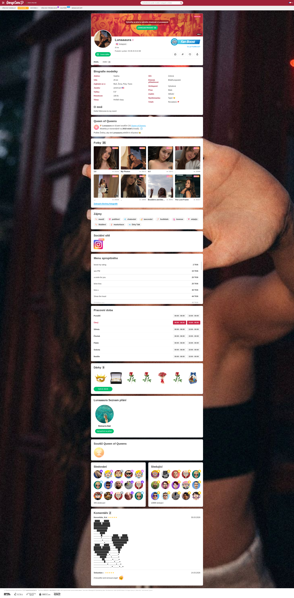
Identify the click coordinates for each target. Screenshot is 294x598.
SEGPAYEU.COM (54, 590)
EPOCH (46, 590)
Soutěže (63, 8)
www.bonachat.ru (31, 590)
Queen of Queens (138, 126)
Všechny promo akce (49, 8)
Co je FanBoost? (193, 47)
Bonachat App (77, 8)
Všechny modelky (9, 8)
